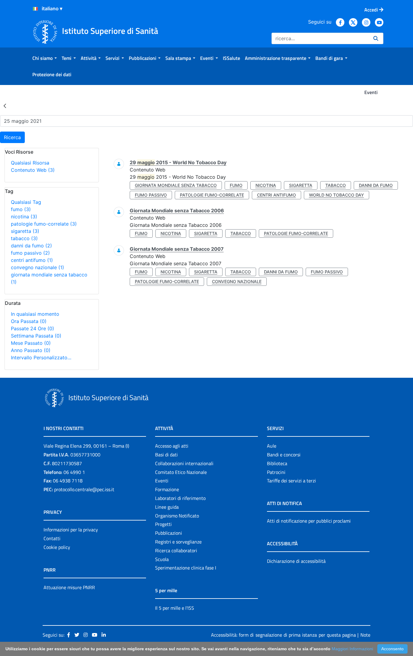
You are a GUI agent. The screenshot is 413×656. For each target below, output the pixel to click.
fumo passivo (30, 253)
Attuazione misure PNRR (69, 587)
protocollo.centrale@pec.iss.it (84, 489)
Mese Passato (31, 343)
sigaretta (25, 231)
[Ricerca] (376, 38)
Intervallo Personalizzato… (41, 357)
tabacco (24, 238)
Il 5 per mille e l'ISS (174, 608)
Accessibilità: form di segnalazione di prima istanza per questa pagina (283, 634)
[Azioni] (35, 9)
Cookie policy (57, 547)
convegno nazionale (37, 267)
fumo (21, 209)
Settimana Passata (36, 336)
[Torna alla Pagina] (5, 105)
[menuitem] (44, 58)
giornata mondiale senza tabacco (176, 185)
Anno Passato (30, 350)
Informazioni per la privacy (71, 529)
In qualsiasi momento (35, 314)
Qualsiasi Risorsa (30, 163)
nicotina (24, 217)
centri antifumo (32, 260)
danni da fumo (31, 246)
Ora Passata (29, 321)
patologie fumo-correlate (44, 224)
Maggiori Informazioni (352, 648)
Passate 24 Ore (32, 328)
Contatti (52, 538)
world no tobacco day (336, 194)
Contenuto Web (33, 170)
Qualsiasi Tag (26, 202)
